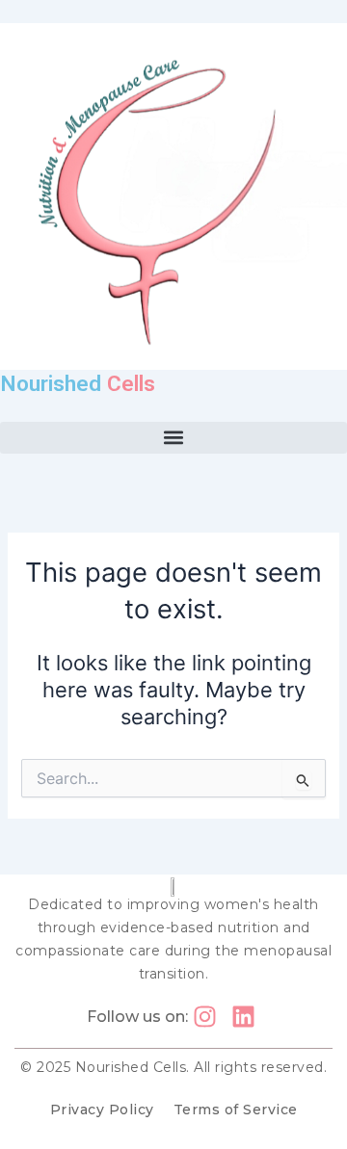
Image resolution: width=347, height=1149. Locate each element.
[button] (173, 438)
